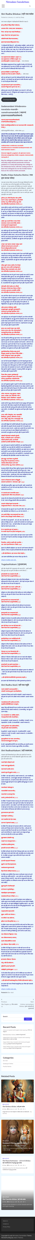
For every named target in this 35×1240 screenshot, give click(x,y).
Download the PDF (9, 99)
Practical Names (7, 1066)
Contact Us (6, 1224)
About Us (5, 1221)
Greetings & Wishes (8, 1063)
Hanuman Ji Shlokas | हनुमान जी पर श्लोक (15, 1143)
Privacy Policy (6, 1226)
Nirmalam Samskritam (17, 2)
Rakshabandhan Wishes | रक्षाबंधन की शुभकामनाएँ (14, 1034)
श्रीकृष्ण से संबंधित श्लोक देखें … (9, 560)
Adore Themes (18, 1237)
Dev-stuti (10, 992)
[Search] (30, 6)
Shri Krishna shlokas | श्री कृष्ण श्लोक (14, 1107)
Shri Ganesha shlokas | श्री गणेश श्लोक (14, 1199)
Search (5, 1016)
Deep (22, 17)
